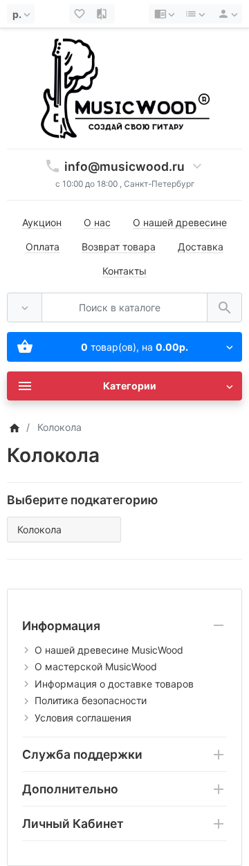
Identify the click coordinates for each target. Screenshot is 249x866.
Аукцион (42, 222)
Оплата (42, 246)
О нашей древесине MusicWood (109, 650)
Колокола (39, 529)
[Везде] (24, 307)
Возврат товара (119, 246)
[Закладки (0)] (81, 14)
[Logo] (124, 87)
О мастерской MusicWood (96, 666)
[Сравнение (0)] (103, 14)
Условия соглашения (83, 718)
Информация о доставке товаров (114, 684)
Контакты (124, 271)
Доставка (200, 246)
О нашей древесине (180, 222)
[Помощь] (164, 14)
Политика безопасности (91, 700)
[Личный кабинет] (225, 14)
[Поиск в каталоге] (224, 307)
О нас (97, 222)
